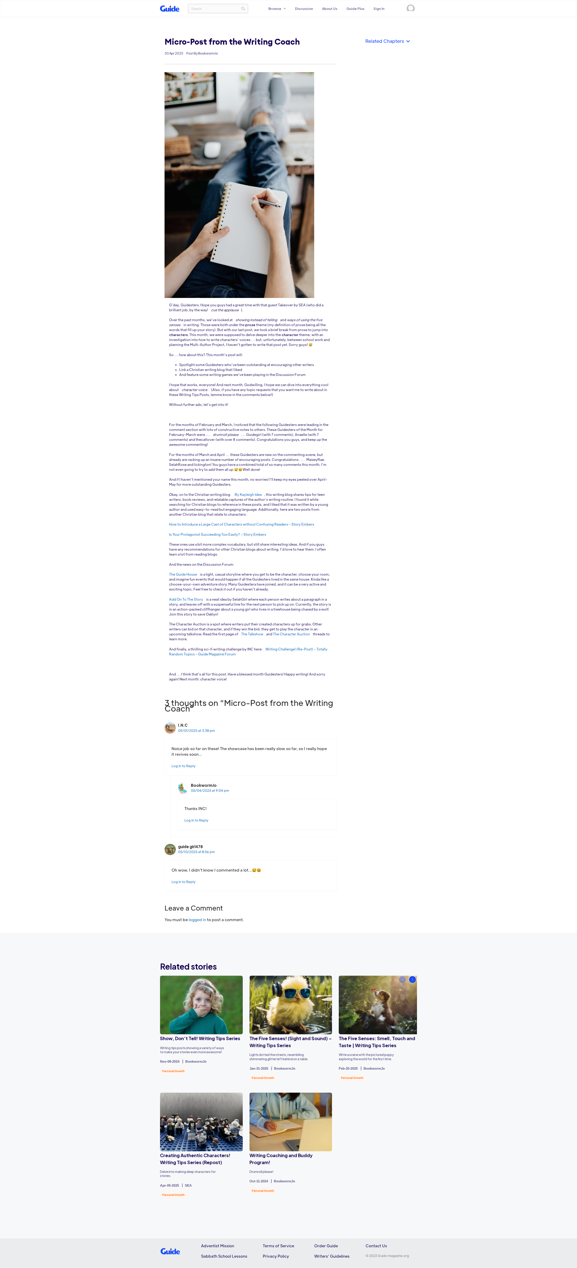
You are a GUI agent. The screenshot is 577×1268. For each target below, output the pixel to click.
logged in (197, 919)
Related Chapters (385, 41)
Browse (274, 8)
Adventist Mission (217, 1245)
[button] (412, 979)
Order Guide (326, 1245)
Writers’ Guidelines (332, 1256)
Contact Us (376, 1245)
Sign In (379, 8)
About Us (329, 8)
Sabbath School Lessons (224, 1256)
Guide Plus (355, 8)
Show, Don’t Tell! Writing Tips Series (200, 1038)
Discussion (304, 8)
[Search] (243, 8)
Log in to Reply (184, 766)
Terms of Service (278, 1245)
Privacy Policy (276, 1256)
